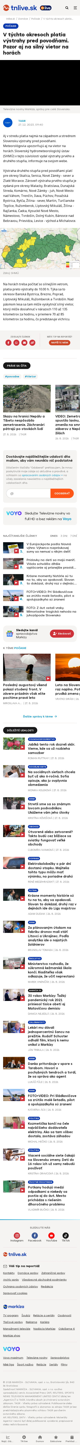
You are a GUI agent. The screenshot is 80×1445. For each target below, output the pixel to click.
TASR (22, 121)
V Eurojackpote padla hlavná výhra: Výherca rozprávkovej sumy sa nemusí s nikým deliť (49, 547)
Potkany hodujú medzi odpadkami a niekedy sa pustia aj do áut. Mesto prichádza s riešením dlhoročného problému (47, 1196)
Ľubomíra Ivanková (41, 849)
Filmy (64, 1364)
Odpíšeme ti (66, 1328)
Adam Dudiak (36, 913)
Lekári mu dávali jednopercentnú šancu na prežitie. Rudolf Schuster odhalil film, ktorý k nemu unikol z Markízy (49, 1036)
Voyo (67, 519)
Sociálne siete (37, 767)
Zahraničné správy (53, 1273)
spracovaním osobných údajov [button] (41, 475)
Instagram (16, 1240)
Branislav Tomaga (40, 950)
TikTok (66, 1240)
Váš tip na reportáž (24, 1266)
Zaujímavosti (37, 1022)
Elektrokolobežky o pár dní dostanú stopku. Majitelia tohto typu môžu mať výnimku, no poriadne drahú (50, 870)
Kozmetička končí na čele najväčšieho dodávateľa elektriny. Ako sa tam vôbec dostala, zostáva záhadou (50, 1130)
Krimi (32, 799)
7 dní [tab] (73, 536)
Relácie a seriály (44, 1315)
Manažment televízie (16, 1328)
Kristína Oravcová (40, 1173)
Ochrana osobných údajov (20, 1286)
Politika (34, 1118)
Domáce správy (28, 1273)
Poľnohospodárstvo (42, 739)
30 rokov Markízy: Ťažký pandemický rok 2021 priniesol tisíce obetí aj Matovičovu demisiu (47, 1002)
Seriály (53, 1364)
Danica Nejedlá (38, 1013)
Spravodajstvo (59, 1357)
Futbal (33, 890)
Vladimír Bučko (38, 1209)
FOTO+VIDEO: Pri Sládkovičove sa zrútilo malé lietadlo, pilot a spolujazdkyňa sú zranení (50, 595)
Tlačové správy (13, 1322)
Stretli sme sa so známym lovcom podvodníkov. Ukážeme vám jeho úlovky (49, 808)
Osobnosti (64, 1315)
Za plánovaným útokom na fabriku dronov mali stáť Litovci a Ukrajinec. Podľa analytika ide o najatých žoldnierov (49, 936)
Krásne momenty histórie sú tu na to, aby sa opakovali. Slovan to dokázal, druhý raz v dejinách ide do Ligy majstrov (51, 579)
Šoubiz (26, 1315)
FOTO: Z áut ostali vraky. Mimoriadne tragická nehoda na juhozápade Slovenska (51, 611)
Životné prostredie (40, 1182)
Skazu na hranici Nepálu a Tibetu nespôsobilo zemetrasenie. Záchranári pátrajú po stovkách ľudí (24, 423)
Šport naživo (25, 1364)
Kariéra (44, 1322)
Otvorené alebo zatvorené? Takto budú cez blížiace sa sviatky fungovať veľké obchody (50, 838)
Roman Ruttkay (38, 758)
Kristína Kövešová (40, 818)
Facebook (34, 1240)
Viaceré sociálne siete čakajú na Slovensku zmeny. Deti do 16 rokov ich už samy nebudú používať (51, 1162)
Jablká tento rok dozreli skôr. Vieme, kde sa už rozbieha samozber (51, 749)
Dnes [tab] (54, 536)
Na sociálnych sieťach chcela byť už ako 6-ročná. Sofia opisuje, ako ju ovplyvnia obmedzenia (51, 778)
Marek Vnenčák (38, 981)
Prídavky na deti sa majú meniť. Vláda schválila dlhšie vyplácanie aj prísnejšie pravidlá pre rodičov (51, 563)
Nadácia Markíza (44, 1328)
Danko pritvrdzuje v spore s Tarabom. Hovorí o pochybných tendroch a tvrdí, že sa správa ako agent (52, 1070)
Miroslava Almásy (13, 703)
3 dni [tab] (64, 536)
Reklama (31, 1322)
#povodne (12, 376)
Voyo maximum (13, 1357)
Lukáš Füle (35, 1082)
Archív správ (11, 1279)
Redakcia (47, 1286)
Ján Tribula (36, 1049)
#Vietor (30, 376)
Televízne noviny (36, 1357)
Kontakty (9, 1273)
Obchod (34, 826)
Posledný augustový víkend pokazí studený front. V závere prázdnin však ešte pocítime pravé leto (25, 691)
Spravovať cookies (15, 1293)
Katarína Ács (37, 1109)
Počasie (36, 18)
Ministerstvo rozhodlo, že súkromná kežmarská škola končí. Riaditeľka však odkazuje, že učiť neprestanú (51, 970)
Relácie (41, 1364)
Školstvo (35, 958)
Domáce (23, 18)
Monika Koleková (39, 790)
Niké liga (8, 1364)
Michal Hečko (37, 1141)
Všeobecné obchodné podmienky (44, 1279)
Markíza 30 (35, 990)
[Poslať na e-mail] (24, 342)
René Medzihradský (41, 881)
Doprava (34, 858)
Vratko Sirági (64, 698)
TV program (10, 1315)
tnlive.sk (11, 18)
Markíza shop (11, 1335)
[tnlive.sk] (20, 8)
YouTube (51, 1240)
